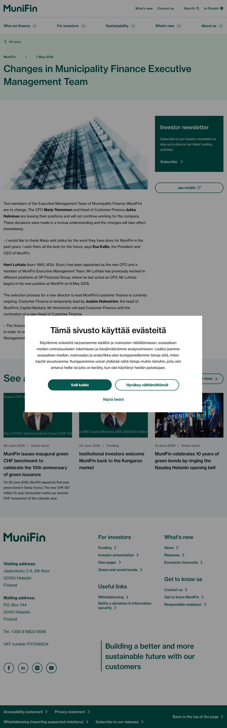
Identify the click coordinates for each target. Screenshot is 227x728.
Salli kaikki (80, 384)
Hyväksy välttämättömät (147, 384)
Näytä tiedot (113, 399)
